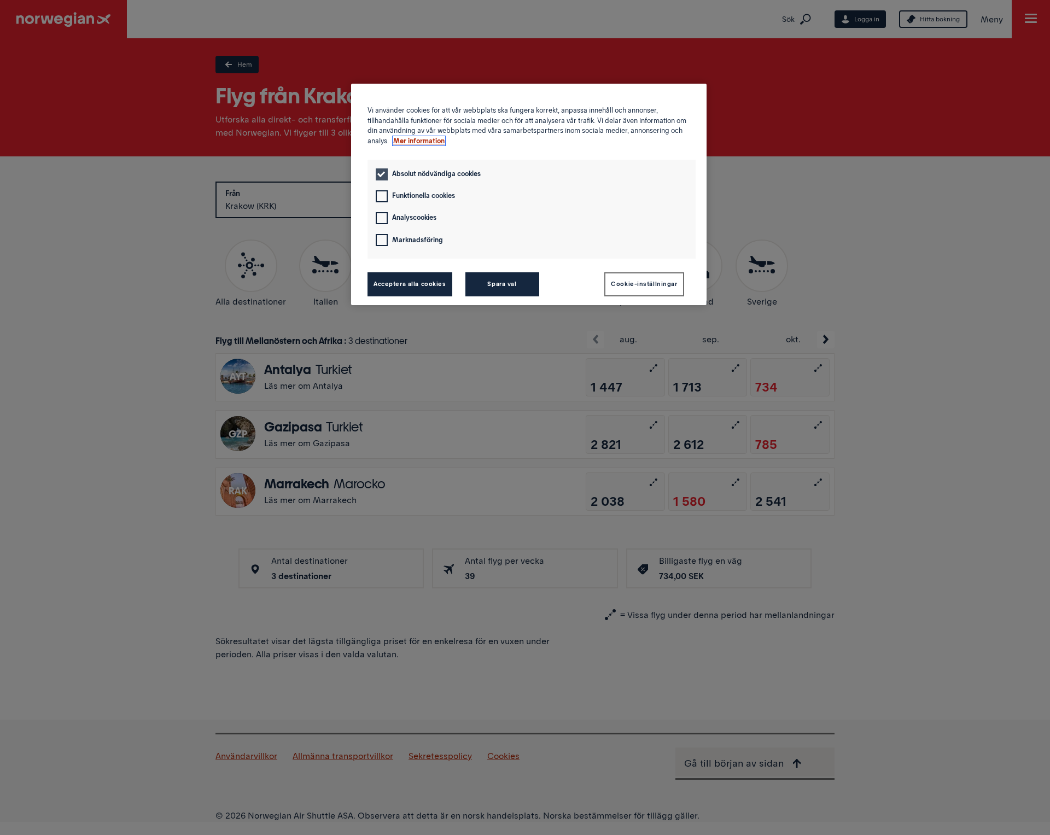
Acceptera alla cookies (410, 284)
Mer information (419, 141)
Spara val (501, 284)
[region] (529, 194)
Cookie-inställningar (644, 284)
